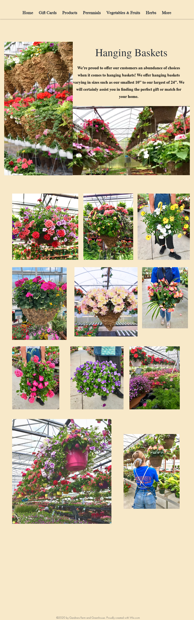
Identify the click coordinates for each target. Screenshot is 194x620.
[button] (185, 171)
